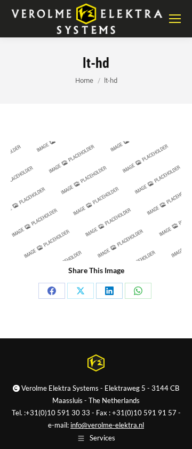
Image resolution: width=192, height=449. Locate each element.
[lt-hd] (96, 201)
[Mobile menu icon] (175, 18)
